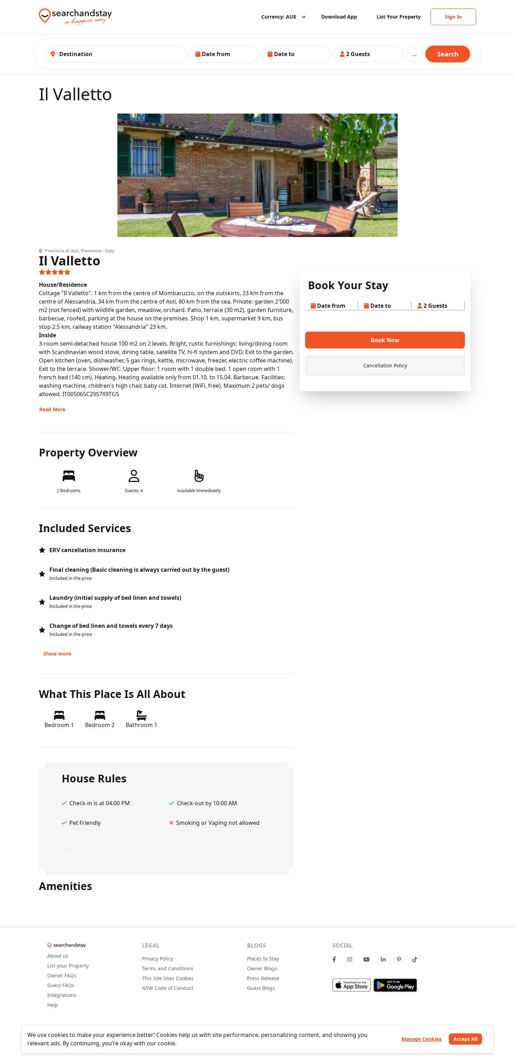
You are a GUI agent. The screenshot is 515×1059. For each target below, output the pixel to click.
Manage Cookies (421, 1039)
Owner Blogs (262, 968)
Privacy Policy (157, 958)
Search (448, 54)
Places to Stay (263, 958)
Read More (52, 409)
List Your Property (399, 16)
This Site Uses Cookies (168, 978)
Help (52, 1005)
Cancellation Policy (385, 365)
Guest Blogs (261, 988)
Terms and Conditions (167, 968)
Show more (57, 653)
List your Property (68, 965)
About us (57, 955)
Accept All (465, 1039)
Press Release (263, 978)
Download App (339, 16)
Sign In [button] (453, 16)
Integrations (61, 995)
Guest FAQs (60, 985)
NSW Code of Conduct (167, 988)
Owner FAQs (61, 975)
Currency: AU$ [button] (278, 16)
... (414, 54)
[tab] (385, 365)
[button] (224, 54)
